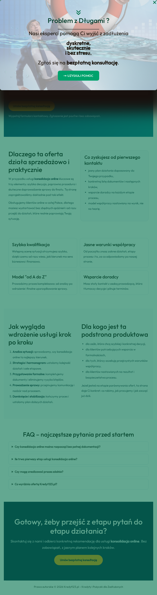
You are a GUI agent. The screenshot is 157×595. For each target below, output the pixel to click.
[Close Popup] (154, 2)
